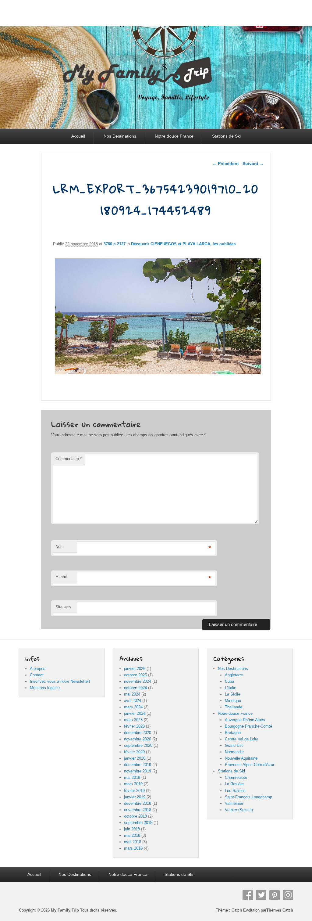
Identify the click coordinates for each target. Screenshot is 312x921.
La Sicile (232, 694)
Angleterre (234, 675)
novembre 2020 (137, 739)
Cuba (229, 681)
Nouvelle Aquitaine (241, 758)
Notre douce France (174, 136)
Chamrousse (236, 777)
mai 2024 (132, 694)
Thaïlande (233, 707)
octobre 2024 (135, 687)
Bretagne (233, 732)
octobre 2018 (135, 816)
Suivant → (253, 163)
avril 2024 (132, 700)
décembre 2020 (137, 732)
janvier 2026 (134, 668)
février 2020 (134, 752)
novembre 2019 (137, 771)
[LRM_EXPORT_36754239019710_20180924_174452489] (158, 374)
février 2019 (134, 790)
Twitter (261, 895)
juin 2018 (132, 829)
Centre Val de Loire (241, 739)
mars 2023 (133, 720)
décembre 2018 (137, 803)
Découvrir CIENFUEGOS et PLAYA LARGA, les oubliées (183, 244)
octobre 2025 (135, 675)
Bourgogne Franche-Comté (248, 726)
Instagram (288, 895)
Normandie (234, 752)
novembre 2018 (137, 810)
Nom (59, 546)
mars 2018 (133, 848)
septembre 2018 (138, 822)
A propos (37, 668)
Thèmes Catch (279, 910)
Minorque (233, 700)
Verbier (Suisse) (239, 810)
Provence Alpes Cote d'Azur (249, 764)
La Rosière (234, 784)
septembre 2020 (138, 745)
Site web (63, 607)
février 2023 (134, 726)
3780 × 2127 (115, 244)
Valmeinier (234, 803)
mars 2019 (133, 784)
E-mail (61, 576)
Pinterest (274, 895)
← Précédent (225, 163)
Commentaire (68, 458)
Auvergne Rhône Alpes (245, 720)
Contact (37, 675)
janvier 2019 (134, 797)
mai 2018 (132, 835)
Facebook (248, 895)
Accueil (78, 136)
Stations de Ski (226, 136)
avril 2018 (132, 842)
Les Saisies (235, 790)
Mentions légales (45, 687)
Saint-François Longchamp (248, 797)
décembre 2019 (137, 764)
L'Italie (230, 687)
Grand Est (234, 745)
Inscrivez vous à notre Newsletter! (60, 681)
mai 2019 (132, 777)
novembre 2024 (137, 681)
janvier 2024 (134, 713)
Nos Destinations (120, 136)
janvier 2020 (134, 758)
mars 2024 (133, 707)
